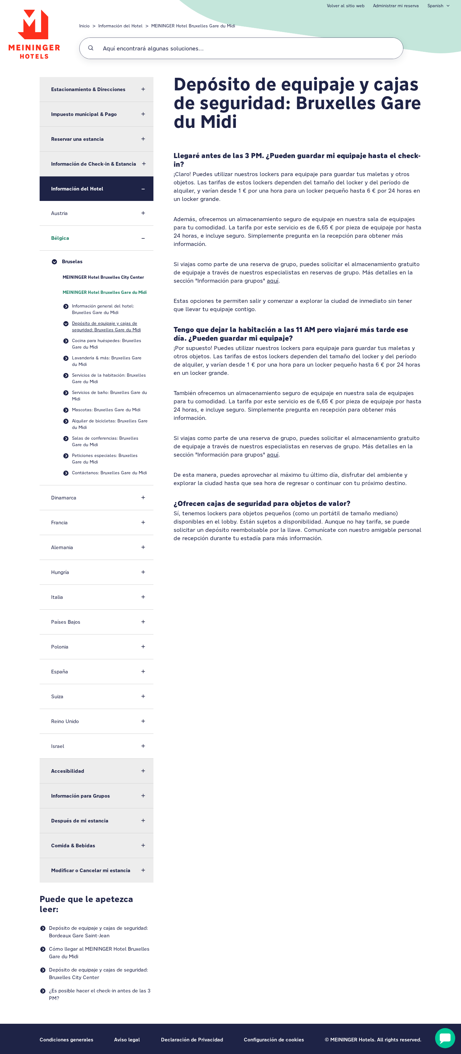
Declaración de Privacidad (192, 1039)
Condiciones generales (66, 1039)
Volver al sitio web (345, 5)
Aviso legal (127, 1039)
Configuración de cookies (274, 1039)
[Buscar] (91, 48)
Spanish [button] (435, 5)
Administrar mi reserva (396, 5)
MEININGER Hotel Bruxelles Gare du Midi (193, 25)
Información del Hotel (120, 25)
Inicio (84, 25)
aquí (272, 280)
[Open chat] (445, 1038)
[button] (96, 89)
